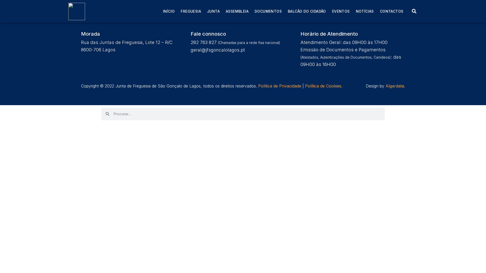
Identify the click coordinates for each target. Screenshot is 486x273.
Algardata (395, 85)
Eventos (341, 11)
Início (169, 11)
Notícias (365, 11)
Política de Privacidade (279, 85)
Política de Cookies (323, 85)
